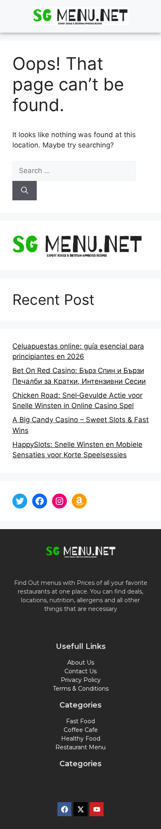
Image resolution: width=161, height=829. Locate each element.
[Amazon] (79, 501)
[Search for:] (74, 170)
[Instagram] (59, 501)
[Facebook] (39, 501)
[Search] (24, 191)
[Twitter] (19, 501)
